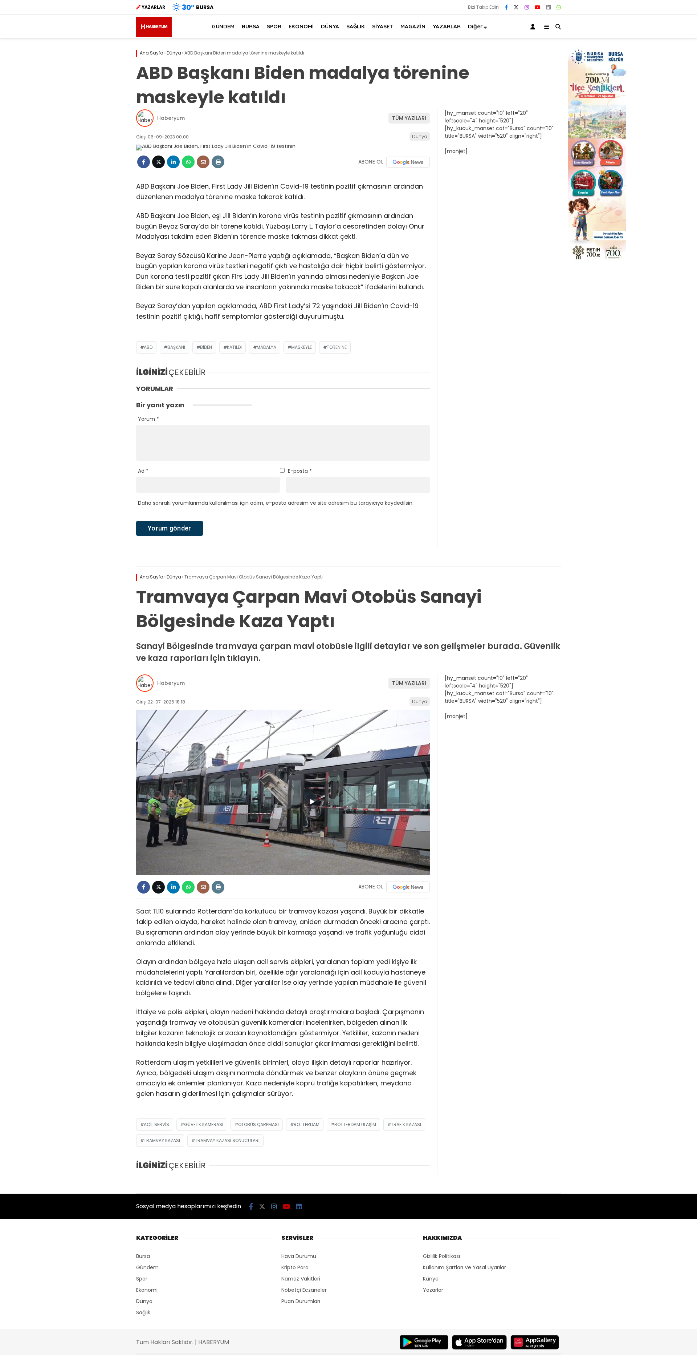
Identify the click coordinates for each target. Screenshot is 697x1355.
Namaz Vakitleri (300, 1278)
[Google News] (408, 162)
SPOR (274, 26)
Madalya (266, 347)
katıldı (234, 347)
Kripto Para (295, 1267)
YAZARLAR (447, 26)
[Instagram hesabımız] (527, 7)
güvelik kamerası (203, 1124)
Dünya (419, 136)
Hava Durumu (298, 1256)
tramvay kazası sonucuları (227, 1140)
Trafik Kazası (406, 1124)
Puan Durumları (300, 1301)
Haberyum (171, 118)
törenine (337, 347)
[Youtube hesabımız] (538, 7)
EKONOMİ (301, 26)
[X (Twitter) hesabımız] (516, 7)
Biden (206, 347)
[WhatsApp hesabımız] (559, 7)
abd (148, 347)
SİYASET (382, 26)
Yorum (148, 419)
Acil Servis (156, 1124)
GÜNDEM (223, 26)
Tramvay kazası (162, 1140)
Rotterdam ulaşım (355, 1124)
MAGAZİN (412, 26)
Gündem (147, 1267)
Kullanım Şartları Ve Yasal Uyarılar (464, 1267)
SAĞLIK (355, 26)
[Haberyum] (154, 35)
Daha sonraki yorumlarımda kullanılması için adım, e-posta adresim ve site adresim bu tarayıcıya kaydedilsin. (275, 503)
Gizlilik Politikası (441, 1256)
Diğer (475, 26)
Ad (143, 471)
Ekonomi (147, 1290)
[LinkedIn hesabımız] (548, 7)
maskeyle (301, 347)
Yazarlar (433, 1290)
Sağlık (143, 1312)
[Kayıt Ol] (534, 27)
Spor (141, 1278)
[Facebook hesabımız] (506, 7)
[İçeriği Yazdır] (218, 162)
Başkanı (176, 347)
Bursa (143, 1256)
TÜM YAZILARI (409, 118)
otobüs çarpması (258, 1124)
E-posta (300, 471)
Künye (431, 1278)
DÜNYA (330, 26)
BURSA (251, 26)
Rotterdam (306, 1124)
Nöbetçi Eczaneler (304, 1290)
